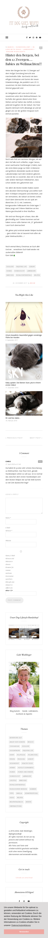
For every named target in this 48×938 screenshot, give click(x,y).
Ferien (12, 759)
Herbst (12, 767)
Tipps (12, 793)
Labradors (28, 49)
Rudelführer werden (18, 789)
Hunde (9, 271)
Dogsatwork (15, 750)
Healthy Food (27, 763)
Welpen (37, 275)
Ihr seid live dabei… (13, 418)
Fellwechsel (33, 755)
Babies (11, 47)
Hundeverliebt (23, 47)
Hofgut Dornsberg (26, 767)
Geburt (32, 266)
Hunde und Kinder (25, 772)
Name (8, 518)
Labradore (31, 271)
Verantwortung (31, 793)
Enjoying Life (21, 266)
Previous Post (14, 438)
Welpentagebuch (16, 802)
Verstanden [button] (24, 932)
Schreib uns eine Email (24, 878)
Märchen (10, 275)
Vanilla (19, 793)
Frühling (21, 759)
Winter (28, 802)
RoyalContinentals (24, 275)
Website (8, 540)
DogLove (10, 266)
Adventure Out (16, 738)
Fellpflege (21, 755)
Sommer (33, 789)
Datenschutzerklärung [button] (21, 925)
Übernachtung (16, 806)
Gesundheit (14, 763)
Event (12, 755)
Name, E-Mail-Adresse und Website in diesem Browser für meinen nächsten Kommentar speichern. (10, 567)
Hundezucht (19, 271)
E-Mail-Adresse (9, 529)
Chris (8, 461)
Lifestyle (13, 780)
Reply (40, 461)
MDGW (32, 283)
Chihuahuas (14, 746)
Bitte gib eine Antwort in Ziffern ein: (10, 585)
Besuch (30, 742)
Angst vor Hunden (17, 742)
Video (12, 797)
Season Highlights (15, 51)
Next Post (36, 438)
